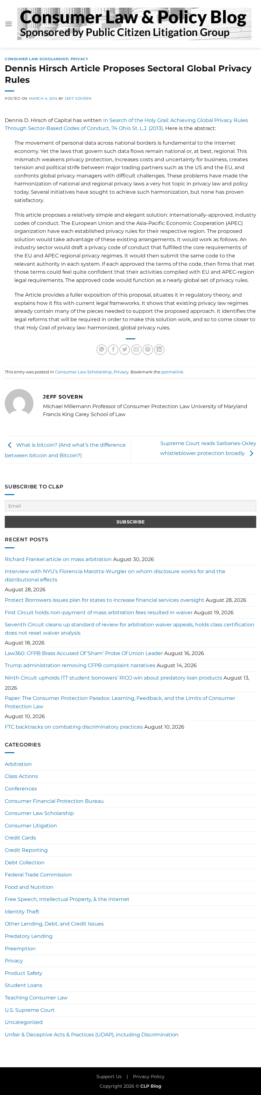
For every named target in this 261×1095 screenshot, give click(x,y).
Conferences (21, 789)
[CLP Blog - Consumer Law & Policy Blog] (134, 24)
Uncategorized (24, 1022)
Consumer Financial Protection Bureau (54, 801)
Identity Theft (22, 912)
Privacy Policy (149, 1076)
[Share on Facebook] (113, 349)
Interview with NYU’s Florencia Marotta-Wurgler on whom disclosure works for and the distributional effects (115, 575)
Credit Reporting (26, 850)
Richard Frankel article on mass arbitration (58, 559)
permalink (172, 372)
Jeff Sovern (78, 98)
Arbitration (18, 764)
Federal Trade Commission (38, 875)
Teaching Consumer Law (36, 998)
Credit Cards (20, 838)
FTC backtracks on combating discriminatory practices (74, 727)
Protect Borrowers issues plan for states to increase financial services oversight (104, 600)
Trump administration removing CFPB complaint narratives (80, 665)
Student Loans (23, 985)
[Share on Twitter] (124, 349)
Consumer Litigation (31, 826)
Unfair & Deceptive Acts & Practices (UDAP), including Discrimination (92, 1035)
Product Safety (23, 973)
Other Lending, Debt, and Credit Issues (54, 924)
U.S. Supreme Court (30, 1010)
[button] (8, 24)
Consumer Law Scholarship (36, 59)
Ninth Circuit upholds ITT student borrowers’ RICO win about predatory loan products (113, 678)
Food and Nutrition (29, 887)
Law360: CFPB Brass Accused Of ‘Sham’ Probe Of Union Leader (84, 653)
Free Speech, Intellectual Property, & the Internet (67, 899)
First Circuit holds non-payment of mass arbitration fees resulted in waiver (99, 612)
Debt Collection (25, 863)
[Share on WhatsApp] (101, 349)
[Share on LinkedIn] (159, 349)
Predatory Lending (29, 936)
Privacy (79, 59)
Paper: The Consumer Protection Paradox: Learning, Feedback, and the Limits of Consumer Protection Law (120, 702)
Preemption (20, 949)
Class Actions (21, 776)
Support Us (109, 1076)
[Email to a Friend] (136, 349)
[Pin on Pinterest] (148, 349)
